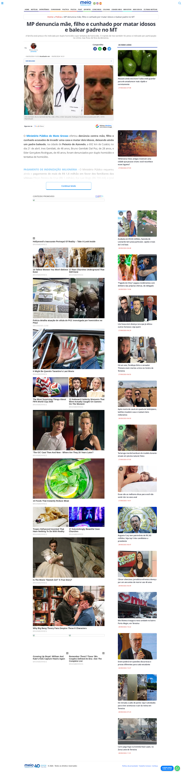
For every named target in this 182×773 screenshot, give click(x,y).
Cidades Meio (117, 9)
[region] (137, 111)
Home (27, 9)
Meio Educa (137, 9)
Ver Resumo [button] (69, 61)
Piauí (80, 9)
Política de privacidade (130, 766)
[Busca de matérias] (179, 4)
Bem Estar (127, 9)
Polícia (73, 9)
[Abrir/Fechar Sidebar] (2, 3)
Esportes (87, 9)
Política (65, 9)
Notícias (34, 9)
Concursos (96, 9)
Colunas (106, 9)
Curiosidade (56, 9)
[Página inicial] (85, 3)
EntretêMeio (44, 9)
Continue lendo (68, 186)
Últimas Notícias (150, 9)
